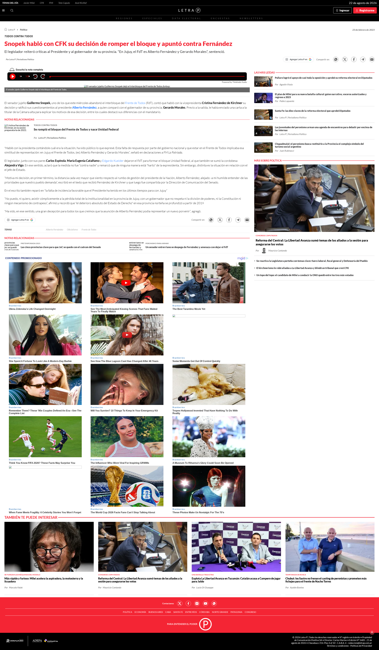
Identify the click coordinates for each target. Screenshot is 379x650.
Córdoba (204, 612)
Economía (140, 612)
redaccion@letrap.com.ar (360, 642)
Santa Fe (178, 612)
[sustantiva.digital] (51, 641)
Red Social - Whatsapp (214, 603)
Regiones (124, 18)
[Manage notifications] (372, 632)
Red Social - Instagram (196, 603)
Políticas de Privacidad (361, 645)
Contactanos (168, 603)
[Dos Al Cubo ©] (15, 641)
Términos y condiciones (338, 645)
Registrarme (366, 10)
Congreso (250, 612)
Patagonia (236, 612)
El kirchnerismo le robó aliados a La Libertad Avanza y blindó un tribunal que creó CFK (302, 268)
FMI (51, 2)
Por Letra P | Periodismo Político (20, 59)
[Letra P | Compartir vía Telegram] (362, 59)
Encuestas (220, 18)
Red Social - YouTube (205, 603)
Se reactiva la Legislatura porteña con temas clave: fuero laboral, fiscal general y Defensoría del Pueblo (312, 260)
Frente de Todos (135, 103)
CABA (168, 612)
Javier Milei (29, 2)
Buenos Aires (155, 612)
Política (23, 29)
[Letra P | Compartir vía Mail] (371, 59)
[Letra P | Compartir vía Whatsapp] (335, 59)
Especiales (152, 18)
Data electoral (186, 18)
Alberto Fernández (84, 107)
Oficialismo (72, 229)
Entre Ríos (191, 612)
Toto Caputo (64, 2)
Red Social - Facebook (188, 603)
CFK (42, 2)
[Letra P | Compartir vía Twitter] (344, 59)
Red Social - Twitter (179, 603)
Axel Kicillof (81, 2)
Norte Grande (220, 612)
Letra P (11, 29)
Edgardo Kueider (113, 161)
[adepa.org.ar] (37, 641)
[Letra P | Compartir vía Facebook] (353, 59)
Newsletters (251, 18)
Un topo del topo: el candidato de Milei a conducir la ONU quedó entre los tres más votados (305, 275)
